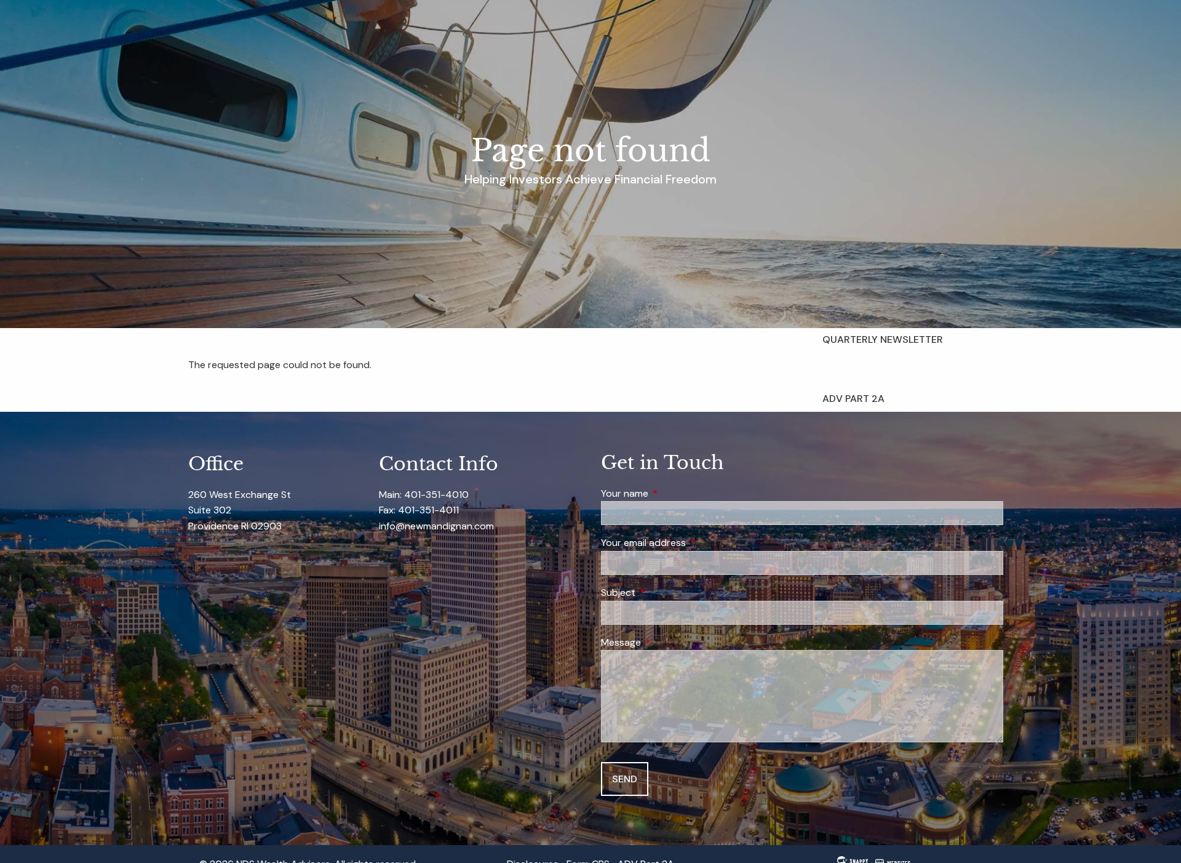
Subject (665, 592)
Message (668, 642)
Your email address (690, 542)
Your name (671, 493)
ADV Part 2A (853, 398)
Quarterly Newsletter (882, 339)
